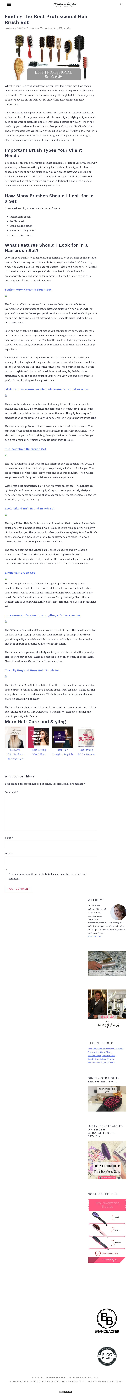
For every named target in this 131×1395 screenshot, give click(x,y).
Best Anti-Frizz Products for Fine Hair (105, 1049)
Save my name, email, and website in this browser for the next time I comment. (48, 877)
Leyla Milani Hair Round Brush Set (30, 508)
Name (9, 838)
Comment (11, 792)
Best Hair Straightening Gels (101, 1056)
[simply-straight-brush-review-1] (107, 1099)
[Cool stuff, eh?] (107, 1231)
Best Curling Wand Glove (99, 1052)
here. (119, 1381)
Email (9, 854)
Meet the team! (95, 936)
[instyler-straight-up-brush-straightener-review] (107, 1178)
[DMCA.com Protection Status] (65, 1392)
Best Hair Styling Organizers (101, 1062)
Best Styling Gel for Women (101, 1059)
